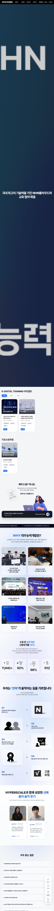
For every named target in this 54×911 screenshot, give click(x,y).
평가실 (46, 2)
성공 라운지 (29, 2)
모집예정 (11, 395)
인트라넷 (50, 2)
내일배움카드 (41, 2)
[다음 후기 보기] (46, 822)
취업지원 (22, 2)
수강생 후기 (35, 2)
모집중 (4, 395)
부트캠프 (16, 2)
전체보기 (18, 395)
